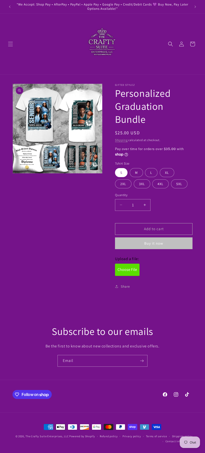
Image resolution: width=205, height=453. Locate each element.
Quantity (121, 195)
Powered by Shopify (82, 436)
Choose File (127, 269)
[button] (10, 44)
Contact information (179, 441)
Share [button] (125, 286)
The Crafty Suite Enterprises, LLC (47, 436)
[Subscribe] (141, 361)
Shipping (121, 140)
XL (167, 172)
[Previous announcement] (9, 6)
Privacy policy (131, 436)
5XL (179, 184)
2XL (123, 184)
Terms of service (156, 436)
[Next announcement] (195, 6)
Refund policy (109, 436)
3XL (142, 184)
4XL (161, 184)
